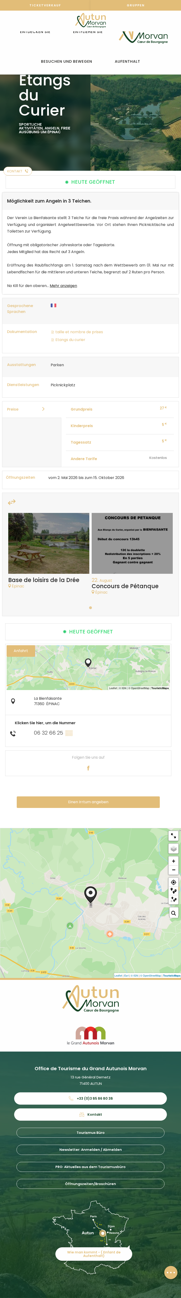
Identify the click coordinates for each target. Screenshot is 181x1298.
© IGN (134, 975)
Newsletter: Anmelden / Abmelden (90, 1149)
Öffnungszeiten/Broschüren (90, 1184)
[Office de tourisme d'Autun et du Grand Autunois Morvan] (143, 32)
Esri (126, 975)
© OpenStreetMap (150, 975)
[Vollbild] (173, 836)
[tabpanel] (48, 553)
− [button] (173, 869)
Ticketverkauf (45, 5)
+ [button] (173, 861)
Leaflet (118, 975)
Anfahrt (21, 650)
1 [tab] (90, 607)
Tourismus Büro (91, 1132)
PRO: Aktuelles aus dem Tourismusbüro (90, 1167)
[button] (35, 32)
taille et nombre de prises (78, 332)
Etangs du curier (69, 339)
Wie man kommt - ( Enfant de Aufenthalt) (94, 1254)
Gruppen (136, 5)
